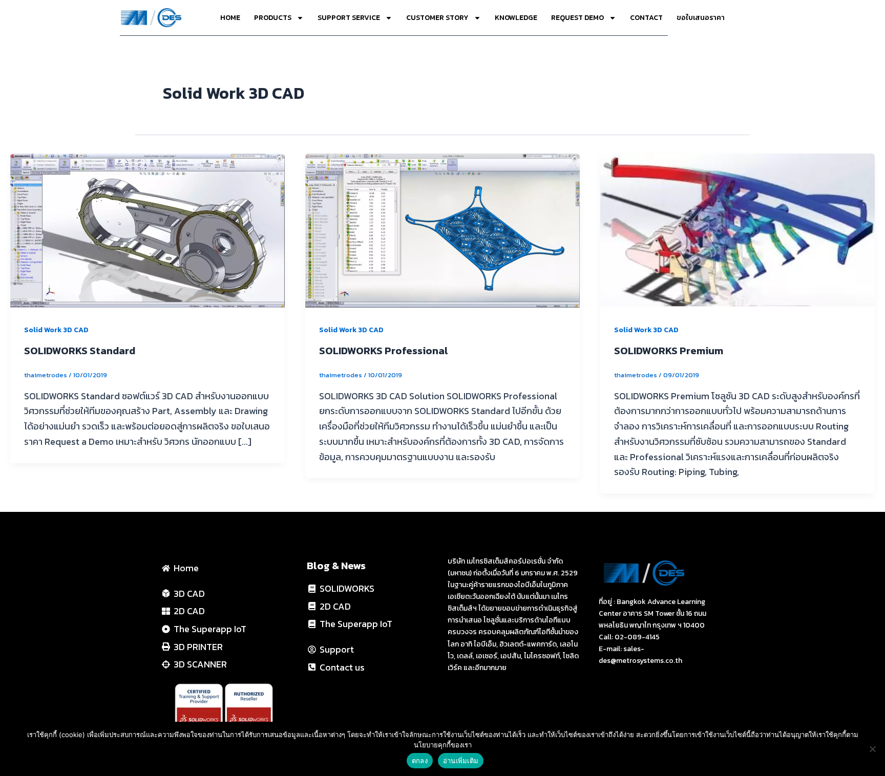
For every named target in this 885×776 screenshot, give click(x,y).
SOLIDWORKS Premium (668, 350)
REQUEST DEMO (577, 17)
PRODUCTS (272, 17)
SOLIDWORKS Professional (383, 350)
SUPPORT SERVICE (349, 17)
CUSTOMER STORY (437, 17)
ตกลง (420, 761)
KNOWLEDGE (516, 17)
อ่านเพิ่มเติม (460, 761)
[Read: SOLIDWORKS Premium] (737, 229)
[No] (872, 749)
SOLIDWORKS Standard (79, 350)
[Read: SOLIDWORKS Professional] (442, 229)
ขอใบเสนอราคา (701, 17)
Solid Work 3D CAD (56, 330)
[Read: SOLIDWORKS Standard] (147, 229)
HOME (230, 17)
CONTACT (646, 17)
